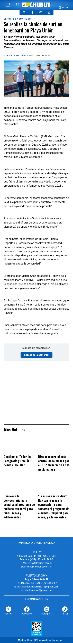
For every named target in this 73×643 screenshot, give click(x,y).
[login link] (18, 5)
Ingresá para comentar (36, 355)
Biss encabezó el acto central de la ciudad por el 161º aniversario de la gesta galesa (53, 462)
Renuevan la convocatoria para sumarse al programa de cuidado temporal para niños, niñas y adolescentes (19, 506)
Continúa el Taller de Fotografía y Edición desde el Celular (17, 460)
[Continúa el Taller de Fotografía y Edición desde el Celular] (19, 445)
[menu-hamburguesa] (8, 5)
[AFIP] (36, 628)
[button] (64, 5)
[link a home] (36, 4)
